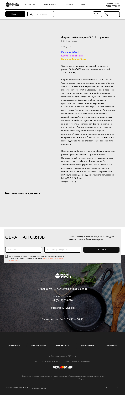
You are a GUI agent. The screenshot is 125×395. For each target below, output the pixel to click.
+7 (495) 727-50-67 (112, 6)
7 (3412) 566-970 (63, 300)
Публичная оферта (39, 388)
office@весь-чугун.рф (62, 307)
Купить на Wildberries (72, 55)
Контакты (84, 4)
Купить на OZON (70, 52)
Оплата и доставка (28, 4)
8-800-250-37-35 (113, 3)
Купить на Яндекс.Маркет (74, 59)
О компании (69, 4)
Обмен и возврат (50, 4)
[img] (12, 4)
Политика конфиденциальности (16, 387)
